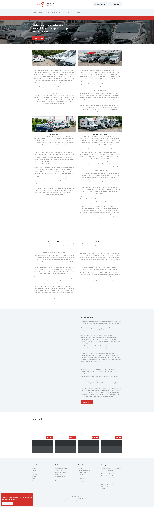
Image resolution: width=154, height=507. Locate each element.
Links (72, 12)
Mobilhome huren (60, 477)
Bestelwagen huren (60, 473)
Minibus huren (59, 475)
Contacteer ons (38, 38)
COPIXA (74, 499)
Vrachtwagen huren (60, 481)
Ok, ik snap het (8, 503)
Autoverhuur (58, 479)
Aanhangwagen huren (61, 468)
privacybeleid (13, 499)
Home (34, 12)
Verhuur (40, 12)
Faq (68, 12)
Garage (47, 12)
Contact (79, 12)
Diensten (61, 12)
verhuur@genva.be (99, 4)
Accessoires (58, 470)
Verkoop (54, 12)
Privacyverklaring (70, 501)
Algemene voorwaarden (82, 501)
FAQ (33, 479)
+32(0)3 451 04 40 (115, 4)
